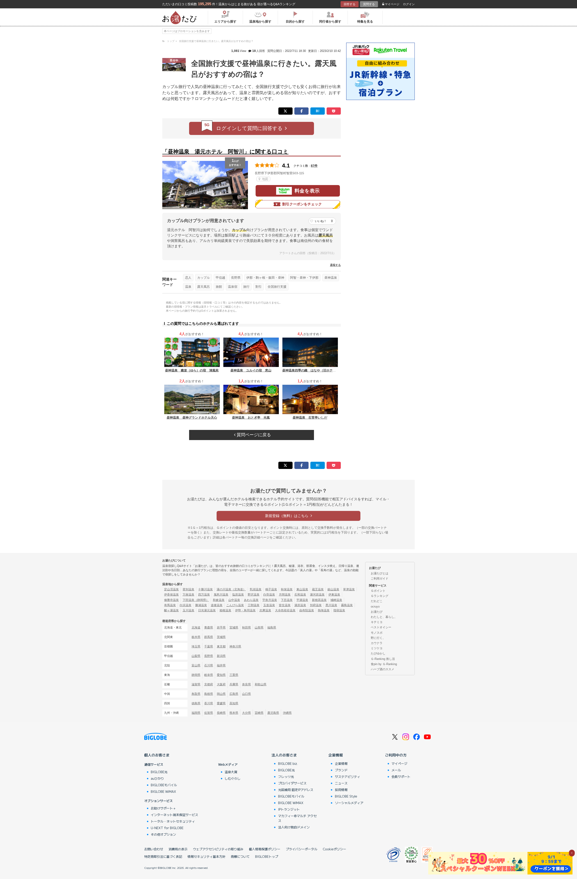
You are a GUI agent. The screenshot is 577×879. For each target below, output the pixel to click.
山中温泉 (234, 600)
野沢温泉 (253, 594)
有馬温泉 (170, 605)
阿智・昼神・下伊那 (304, 277)
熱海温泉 (324, 610)
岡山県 (221, 694)
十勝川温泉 (205, 589)
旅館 (219, 286)
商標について (240, 856)
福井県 (221, 665)
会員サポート (401, 776)
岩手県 (221, 627)
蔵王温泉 (318, 589)
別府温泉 (316, 605)
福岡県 (196, 712)
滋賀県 (196, 684)
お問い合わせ (153, 849)
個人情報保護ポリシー (264, 849)
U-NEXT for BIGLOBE (167, 828)
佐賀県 (208, 712)
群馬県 (208, 637)
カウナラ (376, 643)
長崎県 (221, 712)
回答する (349, 4)
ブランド (341, 770)
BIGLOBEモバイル (164, 785)
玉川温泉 (188, 610)
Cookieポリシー (334, 849)
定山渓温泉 (171, 589)
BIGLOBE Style (346, 796)
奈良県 (246, 684)
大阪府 (221, 684)
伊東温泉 (334, 594)
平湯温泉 (302, 600)
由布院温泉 (306, 610)
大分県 (246, 712)
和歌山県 (260, 684)
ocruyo (375, 606)
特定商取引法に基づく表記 (163, 856)
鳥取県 (196, 694)
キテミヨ (376, 622)
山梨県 (196, 656)
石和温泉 (300, 594)
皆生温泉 (285, 605)
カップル (203, 277)
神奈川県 (235, 646)
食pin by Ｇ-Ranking (384, 664)
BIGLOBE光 (159, 772)
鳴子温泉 (271, 589)
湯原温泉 (300, 605)
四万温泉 (204, 594)
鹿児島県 (273, 712)
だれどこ (376, 601)
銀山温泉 (333, 589)
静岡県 (196, 675)
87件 (314, 165)
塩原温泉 (238, 594)
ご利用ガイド (379, 578)
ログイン (409, 4)
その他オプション (163, 834)
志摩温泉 (265, 610)
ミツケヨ (376, 648)
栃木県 (196, 637)
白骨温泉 (269, 594)
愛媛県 (221, 703)
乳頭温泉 (255, 589)
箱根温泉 (225, 610)
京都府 (208, 684)
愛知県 (221, 675)
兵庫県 (233, 684)
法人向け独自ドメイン (294, 827)
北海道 (196, 627)
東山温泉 (302, 589)
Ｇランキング (379, 596)
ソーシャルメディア (349, 802)
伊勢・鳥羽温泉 (245, 610)
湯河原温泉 (317, 594)
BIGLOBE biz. (288, 763)
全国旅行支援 (277, 286)
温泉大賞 (231, 772)
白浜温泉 (185, 605)
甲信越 (220, 277)
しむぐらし (232, 778)
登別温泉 (188, 589)
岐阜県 (208, 675)
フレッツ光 (286, 776)
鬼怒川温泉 (221, 594)
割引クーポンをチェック (302, 204)
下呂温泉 (287, 600)
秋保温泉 (287, 589)
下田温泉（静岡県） (196, 600)
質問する (369, 4)
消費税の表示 (178, 849)
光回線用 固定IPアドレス (295, 789)
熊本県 (233, 712)
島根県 (208, 694)
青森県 (208, 627)
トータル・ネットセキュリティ (173, 821)
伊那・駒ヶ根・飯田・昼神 (265, 277)
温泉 (188, 286)
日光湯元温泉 (207, 610)
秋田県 (246, 627)
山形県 (259, 627)
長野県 (235, 277)
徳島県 (196, 703)
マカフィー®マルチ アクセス (297, 818)
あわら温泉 (251, 600)
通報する (335, 265)
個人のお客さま (156, 755)
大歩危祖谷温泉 (285, 610)
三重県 (233, 675)
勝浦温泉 (201, 605)
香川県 (208, 703)
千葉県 (208, 646)
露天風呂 (203, 286)
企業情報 (335, 755)
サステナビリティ (347, 776)
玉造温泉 (269, 605)
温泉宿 (232, 286)
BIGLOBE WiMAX (163, 791)
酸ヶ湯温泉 (171, 610)
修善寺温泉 (171, 600)
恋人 (188, 277)
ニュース (341, 783)
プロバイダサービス (292, 783)
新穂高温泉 (319, 600)
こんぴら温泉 (235, 605)
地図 (264, 179)
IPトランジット (289, 809)
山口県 (246, 694)
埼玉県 (196, 646)
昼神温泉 (330, 277)
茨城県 (221, 637)
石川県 (208, 665)
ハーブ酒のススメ (382, 669)
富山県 (196, 665)
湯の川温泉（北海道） (231, 589)
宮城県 (233, 627)
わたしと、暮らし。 (384, 617)
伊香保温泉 (171, 594)
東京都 (221, 646)
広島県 (233, 694)
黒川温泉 (331, 605)
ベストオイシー (381, 627)
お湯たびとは (379, 573)
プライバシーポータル (301, 849)
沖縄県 (287, 712)
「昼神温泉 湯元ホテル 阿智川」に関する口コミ (225, 151)
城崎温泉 (336, 600)
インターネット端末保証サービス (174, 814)
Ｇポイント (378, 590)
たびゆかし (378, 653)
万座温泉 (188, 594)
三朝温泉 (253, 605)
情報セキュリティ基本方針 (206, 856)
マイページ (392, 4)
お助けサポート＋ (163, 808)
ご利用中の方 (396, 755)
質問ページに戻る (253, 434)
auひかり (157, 778)
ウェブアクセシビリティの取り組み (218, 849)
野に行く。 (378, 638)
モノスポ (376, 632)
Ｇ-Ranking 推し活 (383, 659)
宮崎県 (259, 712)
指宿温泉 (339, 610)
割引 (258, 286)
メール (396, 770)
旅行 (246, 286)
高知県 (233, 703)
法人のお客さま (284, 755)
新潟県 (221, 656)
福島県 (271, 627)
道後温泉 (216, 605)
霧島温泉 (347, 605)
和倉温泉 (218, 600)
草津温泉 (349, 589)
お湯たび (376, 611)
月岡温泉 (285, 594)
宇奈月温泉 (269, 600)
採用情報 (341, 789)
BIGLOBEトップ (266, 856)
